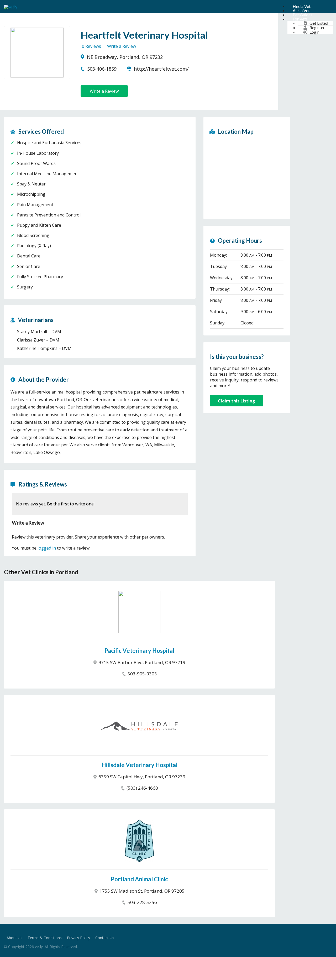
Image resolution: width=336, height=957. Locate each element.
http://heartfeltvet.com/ (161, 69)
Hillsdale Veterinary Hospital (139, 764)
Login (314, 31)
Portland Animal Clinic (139, 879)
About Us (14, 937)
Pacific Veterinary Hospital (139, 650)
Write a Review (121, 46)
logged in (47, 548)
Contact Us (104, 937)
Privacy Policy (78, 937)
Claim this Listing (236, 401)
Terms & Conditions (45, 937)
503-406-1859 (101, 69)
